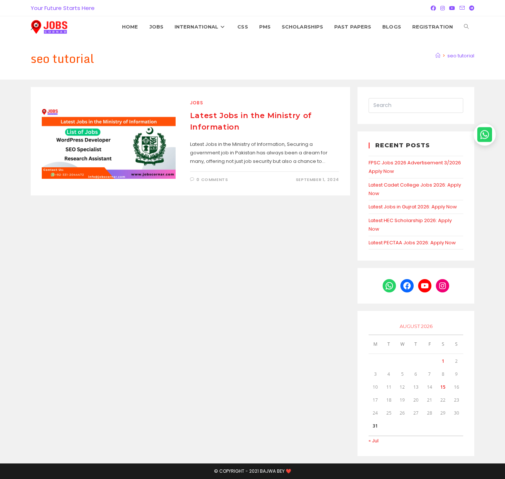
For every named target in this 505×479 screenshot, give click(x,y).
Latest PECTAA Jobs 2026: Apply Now (412, 242)
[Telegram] (470, 8)
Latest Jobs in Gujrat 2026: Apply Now (413, 206)
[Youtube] (452, 8)
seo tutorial (460, 55)
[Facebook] (433, 8)
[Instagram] (442, 8)
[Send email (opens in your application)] (462, 8)
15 (442, 387)
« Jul (374, 440)
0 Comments (212, 179)
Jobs (196, 103)
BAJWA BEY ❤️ (275, 471)
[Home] (437, 55)
